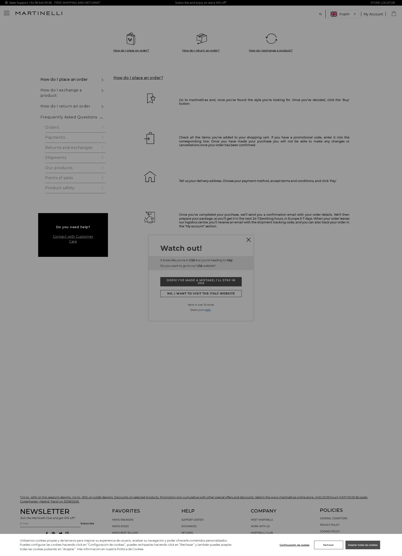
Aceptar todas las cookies (363, 545)
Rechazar (328, 545)
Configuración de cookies (294, 545)
